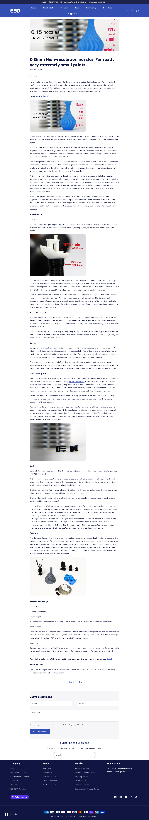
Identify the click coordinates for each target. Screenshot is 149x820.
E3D (58, 816)
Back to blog (75, 682)
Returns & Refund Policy (85, 773)
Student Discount (50, 785)
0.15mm (44, 96)
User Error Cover (82, 785)
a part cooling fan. (76, 381)
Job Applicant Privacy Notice (87, 789)
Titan (53, 544)
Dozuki (110, 659)
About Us (14, 781)
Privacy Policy (80, 781)
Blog (12, 768)
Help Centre (48, 768)
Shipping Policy (81, 777)
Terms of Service (82, 768)
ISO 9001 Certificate (18, 789)
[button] (127, 10)
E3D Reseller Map (50, 781)
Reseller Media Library (19, 777)
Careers (13, 785)
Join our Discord (49, 777)
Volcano (36, 85)
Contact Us (47, 773)
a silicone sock (42, 348)
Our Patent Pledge (18, 773)
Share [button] (34, 76)
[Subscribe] (92, 755)
